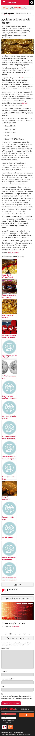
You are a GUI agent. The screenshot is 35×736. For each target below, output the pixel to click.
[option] (17, 615)
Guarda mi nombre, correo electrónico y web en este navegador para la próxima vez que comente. (16, 697)
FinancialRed (11, 2)
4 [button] (20, 634)
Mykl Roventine (13, 253)
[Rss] (26, 714)
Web (2, 686)
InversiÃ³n (4, 13)
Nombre (4, 671)
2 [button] (10, 634)
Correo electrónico (7, 679)
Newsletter (8, 714)
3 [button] (15, 634)
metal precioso (25, 78)
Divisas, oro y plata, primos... (13, 623)
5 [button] (24, 634)
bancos (25, 103)
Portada (11, 13)
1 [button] (6, 634)
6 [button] (29, 634)
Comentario (5, 648)
